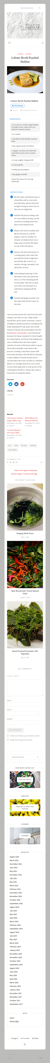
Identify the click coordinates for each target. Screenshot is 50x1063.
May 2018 (13, 975)
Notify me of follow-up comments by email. (25, 736)
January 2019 (15, 950)
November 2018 (16, 957)
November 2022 (16, 864)
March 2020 (14, 921)
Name (9, 700)
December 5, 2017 (14, 459)
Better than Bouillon (19, 333)
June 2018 (13, 972)
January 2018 (15, 990)
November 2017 (16, 997)
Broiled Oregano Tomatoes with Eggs (24, 474)
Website (9, 719)
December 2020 (16, 893)
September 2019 (16, 928)
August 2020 (14, 907)
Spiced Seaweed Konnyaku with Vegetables (25, 652)
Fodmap (28, 54)
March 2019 (14, 943)
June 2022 (13, 867)
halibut (24, 445)
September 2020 (16, 903)
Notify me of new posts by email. (21, 740)
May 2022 (13, 871)
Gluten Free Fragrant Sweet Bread (25, 470)
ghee (16, 445)
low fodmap (12, 450)
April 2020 (13, 918)
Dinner (20, 54)
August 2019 (14, 932)
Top (40, 1058)
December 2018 (16, 954)
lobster (33, 445)
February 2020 (15, 925)
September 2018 (16, 964)
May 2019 (13, 939)
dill (9, 445)
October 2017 (15, 1000)
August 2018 (14, 968)
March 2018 (14, 982)
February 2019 (15, 946)
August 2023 (14, 857)
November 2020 (16, 896)
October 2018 (15, 961)
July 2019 (13, 936)
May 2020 (13, 914)
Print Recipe (18, 106)
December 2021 (16, 875)
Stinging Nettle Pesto (25, 533)
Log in (12, 1018)
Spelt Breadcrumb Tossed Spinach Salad (25, 592)
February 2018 (15, 986)
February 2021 (15, 889)
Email (9, 710)
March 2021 (14, 885)
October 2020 (15, 900)
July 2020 (13, 911)
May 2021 (13, 882)
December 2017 (16, 993)
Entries (14, 1021)
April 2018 (13, 979)
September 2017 (16, 1004)
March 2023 (14, 860)
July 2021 (13, 878)
